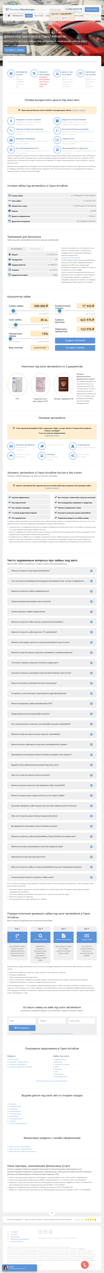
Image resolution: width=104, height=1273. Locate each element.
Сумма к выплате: (60, 320)
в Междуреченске (15, 1119)
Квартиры (58, 1062)
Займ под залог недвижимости (20, 1149)
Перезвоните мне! (52, 436)
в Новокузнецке (15, 1111)
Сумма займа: (16, 305)
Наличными (13, 1059)
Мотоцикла (59, 1074)
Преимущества (18, 16)
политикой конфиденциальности (63, 1033)
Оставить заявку (78, 16)
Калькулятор (38, 16)
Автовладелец (16, 249)
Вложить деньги (17, 1241)
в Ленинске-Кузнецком (17, 1123)
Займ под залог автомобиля (19, 1146)
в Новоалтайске (15, 1106)
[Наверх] (9, 16)
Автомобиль (35, 249)
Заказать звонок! (79, 110)
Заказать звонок (92, 9)
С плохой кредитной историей (20, 1067)
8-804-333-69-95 (74, 9)
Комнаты (58, 1069)
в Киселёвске (14, 1116)
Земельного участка (62, 1064)
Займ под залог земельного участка (22, 1151)
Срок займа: (15, 319)
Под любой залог (61, 1076)
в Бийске (12, 1104)
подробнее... (82, 1249)
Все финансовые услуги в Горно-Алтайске (52, 1081)
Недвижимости (60, 1059)
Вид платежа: (16, 347)
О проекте (14, 1232)
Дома (57, 1067)
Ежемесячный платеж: (62, 306)
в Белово (12, 1121)
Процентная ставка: (15, 334)
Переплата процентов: (61, 330)
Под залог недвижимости (18, 1062)
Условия (29, 16)
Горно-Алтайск (55, 9)
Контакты (14, 1234)
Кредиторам (15, 1237)
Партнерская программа (20, 1239)
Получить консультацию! (70, 258)
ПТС (56, 1072)
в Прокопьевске (15, 1114)
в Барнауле (13, 1109)
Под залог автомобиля (17, 1064)
